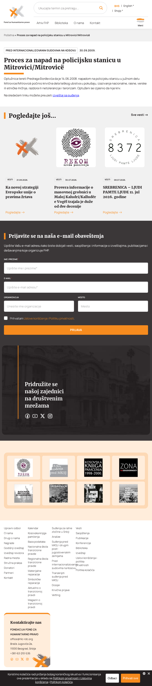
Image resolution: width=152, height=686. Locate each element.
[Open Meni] (140, 22)
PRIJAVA (76, 330)
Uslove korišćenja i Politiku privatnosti (49, 318)
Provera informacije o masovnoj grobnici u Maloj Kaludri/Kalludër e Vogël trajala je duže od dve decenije (75, 197)
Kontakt (95, 23)
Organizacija (11, 297)
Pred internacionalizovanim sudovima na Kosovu (41, 50)
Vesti (10, 179)
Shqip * (118, 10)
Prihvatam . (42, 318)
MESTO (81, 297)
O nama (79, 23)
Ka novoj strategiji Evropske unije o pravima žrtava (22, 192)
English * (129, 6)
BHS (117, 6)
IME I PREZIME (11, 259)
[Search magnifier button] (101, 8)
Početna (9, 35)
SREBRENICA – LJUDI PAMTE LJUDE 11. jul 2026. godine (122, 192)
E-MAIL (8, 278)
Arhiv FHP (43, 23)
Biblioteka (61, 23)
